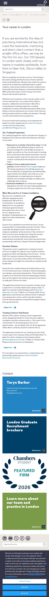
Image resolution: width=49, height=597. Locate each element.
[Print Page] (8, 21)
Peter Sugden (32, 167)
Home (4, 15)
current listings (34, 123)
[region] (24, 573)
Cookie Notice (11, 577)
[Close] (46, 553)
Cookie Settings (24, 581)
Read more (36, 450)
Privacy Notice (35, 574)
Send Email (36, 411)
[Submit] (43, 9)
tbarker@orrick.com (14, 393)
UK (26, 15)
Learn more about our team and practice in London (23, 503)
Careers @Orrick (16, 15)
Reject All (24, 587)
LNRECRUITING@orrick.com (15, 128)
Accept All (24, 593)
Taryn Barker (18, 383)
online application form (13, 340)
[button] (4, 21)
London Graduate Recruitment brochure (22, 426)
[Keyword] (44, 544)
